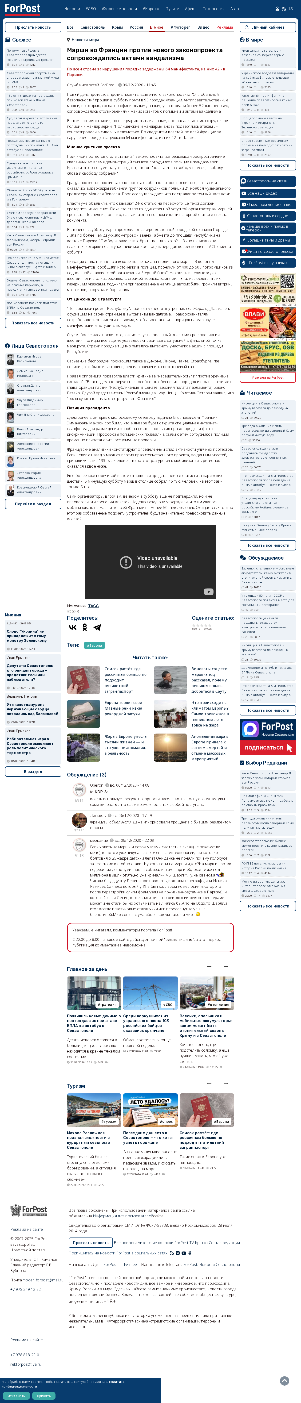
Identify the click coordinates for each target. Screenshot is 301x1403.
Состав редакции (224, 1242)
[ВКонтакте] (72, 627)
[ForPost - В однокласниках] (189, 1253)
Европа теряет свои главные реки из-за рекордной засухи (123, 708)
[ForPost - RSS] (172, 1253)
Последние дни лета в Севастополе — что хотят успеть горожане (148, 1138)
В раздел (33, 771)
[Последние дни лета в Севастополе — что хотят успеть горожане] (150, 1096)
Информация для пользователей (123, 1215)
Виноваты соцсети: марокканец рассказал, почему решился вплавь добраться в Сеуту (209, 680)
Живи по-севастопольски (270, 251)
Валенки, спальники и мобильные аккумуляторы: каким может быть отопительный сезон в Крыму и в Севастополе (206, 1026)
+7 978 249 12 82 (25, 1289)
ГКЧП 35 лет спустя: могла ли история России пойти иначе (264, 865)
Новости (72, 8)
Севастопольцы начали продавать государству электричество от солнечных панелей (264, 455)
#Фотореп (180, 27)
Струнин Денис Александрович (29, 387)
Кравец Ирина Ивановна (36, 458)
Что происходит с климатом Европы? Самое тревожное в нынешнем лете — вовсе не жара (210, 714)
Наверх (286, 1381)
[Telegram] (97, 627)
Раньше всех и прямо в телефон (267, 228)
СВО (169, 1004)
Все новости (125, 1242)
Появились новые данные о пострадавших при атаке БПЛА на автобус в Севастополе (94, 1023)
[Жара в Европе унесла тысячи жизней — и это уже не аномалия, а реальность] (83, 736)
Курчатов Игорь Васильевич (29, 358)
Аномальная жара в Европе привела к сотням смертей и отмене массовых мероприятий (209, 747)
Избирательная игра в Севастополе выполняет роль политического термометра (30, 746)
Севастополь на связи (267, 181)
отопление (219, 1004)
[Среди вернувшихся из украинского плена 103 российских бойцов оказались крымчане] (150, 979)
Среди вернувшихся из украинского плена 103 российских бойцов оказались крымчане (146, 1023)
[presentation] (209, 965)
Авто (234, 8)
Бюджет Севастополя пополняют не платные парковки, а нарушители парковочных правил (33, 285)
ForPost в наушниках (268, 263)
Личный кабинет (268, 27)
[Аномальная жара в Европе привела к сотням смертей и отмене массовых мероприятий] (170, 736)
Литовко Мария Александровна (29, 475)
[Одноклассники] (85, 627)
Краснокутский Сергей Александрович (34, 489)
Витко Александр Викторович (30, 431)
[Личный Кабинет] (278, 9)
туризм (110, 1121)
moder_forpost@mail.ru (43, 1280)
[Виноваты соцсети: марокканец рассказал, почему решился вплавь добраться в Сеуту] (170, 668)
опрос (167, 1121)
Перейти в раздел (33, 504)
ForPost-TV (184, 1242)
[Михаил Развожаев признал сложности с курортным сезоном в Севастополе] (94, 1096)
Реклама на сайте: (27, 1339)
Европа (222, 1121)
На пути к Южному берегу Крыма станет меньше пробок (266, 527)
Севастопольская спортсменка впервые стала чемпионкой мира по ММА (33, 77)
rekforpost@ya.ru (25, 1364)
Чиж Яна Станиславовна (35, 414)
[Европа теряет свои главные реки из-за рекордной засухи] (83, 702)
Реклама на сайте (26, 1229)
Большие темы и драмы (268, 240)
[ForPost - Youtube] (184, 1253)
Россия (136, 27)
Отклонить (16, 1396)
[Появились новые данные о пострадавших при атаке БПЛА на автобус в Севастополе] (94, 979)
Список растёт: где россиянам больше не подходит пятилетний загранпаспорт (202, 1140)
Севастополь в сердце (267, 216)
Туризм (172, 8)
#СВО (91, 8)
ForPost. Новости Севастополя (211, 1264)
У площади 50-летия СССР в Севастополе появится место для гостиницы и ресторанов (268, 600)
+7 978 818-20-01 (25, 1354)
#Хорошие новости (119, 8)
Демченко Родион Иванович (31, 373)
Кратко (201, 1242)
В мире (157, 27)
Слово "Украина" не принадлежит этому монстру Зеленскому (27, 636)
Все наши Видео (262, 193)
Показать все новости (33, 323)
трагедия (108, 1004)
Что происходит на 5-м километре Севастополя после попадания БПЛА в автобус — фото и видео (33, 262)
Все (70, 27)
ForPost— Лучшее (120, 1264)
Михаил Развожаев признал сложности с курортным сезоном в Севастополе (88, 1140)
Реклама (225, 27)
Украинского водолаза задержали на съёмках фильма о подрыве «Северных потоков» (268, 77)
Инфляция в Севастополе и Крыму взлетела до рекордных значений (265, 408)
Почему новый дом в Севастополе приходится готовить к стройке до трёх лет (30, 55)
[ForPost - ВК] (178, 1253)
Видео (204, 27)
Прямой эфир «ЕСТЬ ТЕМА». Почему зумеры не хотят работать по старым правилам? (267, 800)
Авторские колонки (155, 1242)
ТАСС (93, 605)
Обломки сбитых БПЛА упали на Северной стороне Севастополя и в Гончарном (32, 194)
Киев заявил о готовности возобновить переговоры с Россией (263, 55)
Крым (117, 27)
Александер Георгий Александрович (33, 446)
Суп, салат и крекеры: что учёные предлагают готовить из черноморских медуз (32, 122)
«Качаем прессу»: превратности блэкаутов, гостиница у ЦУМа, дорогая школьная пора (31, 217)
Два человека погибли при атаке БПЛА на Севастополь (32, 305)
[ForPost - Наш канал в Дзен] (193, 1253)
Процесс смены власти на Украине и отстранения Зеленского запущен (262, 122)
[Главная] (22, 6)
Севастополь (92, 27)
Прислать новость (33, 27)
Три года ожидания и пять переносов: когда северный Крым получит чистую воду (268, 430)
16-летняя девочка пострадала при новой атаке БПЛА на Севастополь (31, 100)
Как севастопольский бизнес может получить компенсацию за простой (267, 845)
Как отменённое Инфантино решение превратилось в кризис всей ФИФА (267, 100)
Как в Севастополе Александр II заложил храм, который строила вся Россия (31, 239)
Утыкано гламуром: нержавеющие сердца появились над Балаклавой (32, 709)
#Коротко (152, 8)
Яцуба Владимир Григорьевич (30, 402)
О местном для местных (269, 204)
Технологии (214, 8)
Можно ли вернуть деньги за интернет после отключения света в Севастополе (264, 886)
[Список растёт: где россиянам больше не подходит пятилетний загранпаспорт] (83, 668)
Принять (44, 1396)
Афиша (191, 8)
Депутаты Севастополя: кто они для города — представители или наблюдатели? (30, 673)
